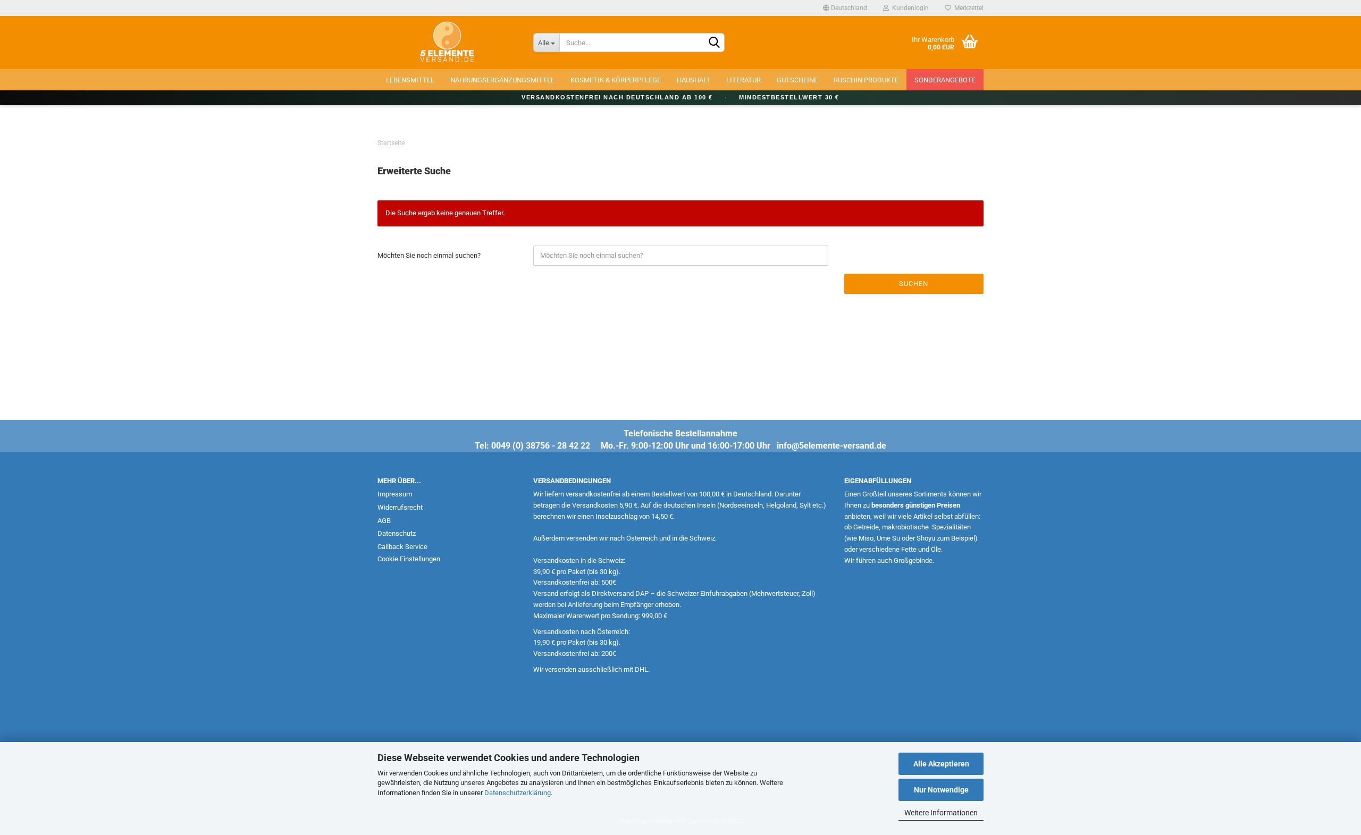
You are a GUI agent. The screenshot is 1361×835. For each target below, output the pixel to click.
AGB (384, 521)
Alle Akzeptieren (941, 764)
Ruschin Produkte (866, 80)
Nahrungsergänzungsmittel (502, 80)
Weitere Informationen (941, 812)
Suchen (913, 284)
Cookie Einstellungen (408, 559)
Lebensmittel (410, 80)
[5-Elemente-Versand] (447, 42)
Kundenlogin (909, 8)
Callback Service (402, 547)
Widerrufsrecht (400, 507)
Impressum (394, 494)
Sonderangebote (945, 80)
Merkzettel (967, 8)
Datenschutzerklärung (517, 793)
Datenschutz (396, 533)
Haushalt (693, 80)
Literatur (743, 80)
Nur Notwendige (941, 790)
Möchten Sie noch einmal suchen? (429, 255)
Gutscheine (797, 80)
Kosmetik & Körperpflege (615, 80)
